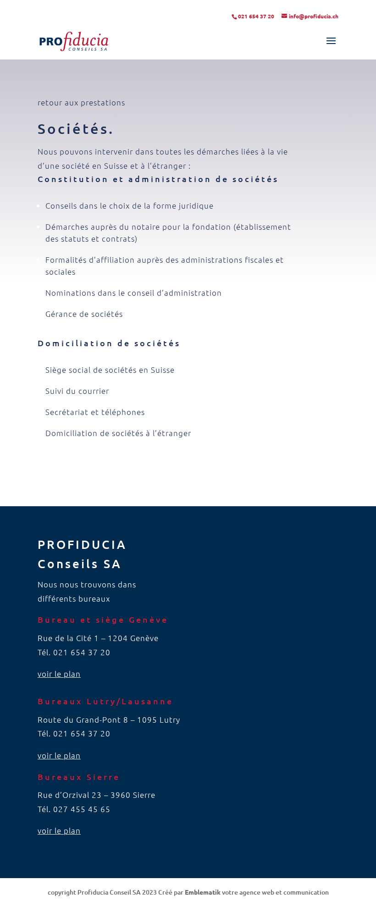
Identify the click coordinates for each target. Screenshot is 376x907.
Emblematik (203, 892)
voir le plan (59, 674)
